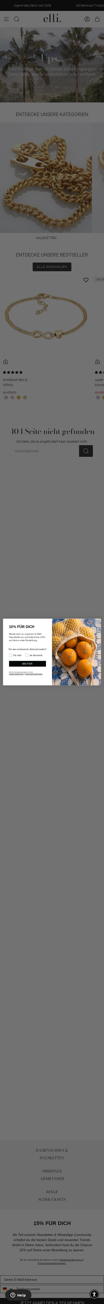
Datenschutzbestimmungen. (34, 674)
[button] (94, 1294)
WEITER (27, 663)
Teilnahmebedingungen (16, 674)
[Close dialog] (97, 622)
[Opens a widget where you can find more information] (18, 1295)
